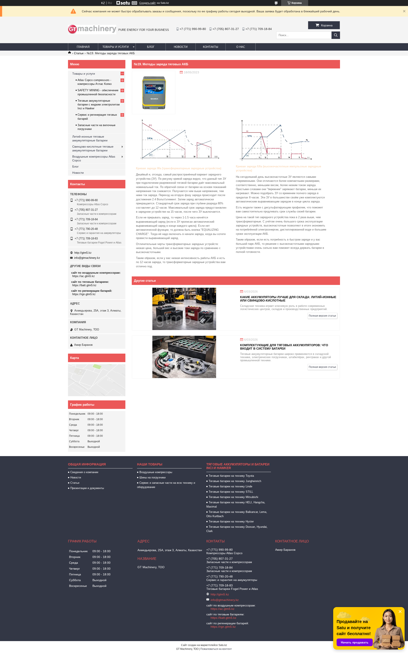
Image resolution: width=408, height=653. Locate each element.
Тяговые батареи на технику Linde (230, 486)
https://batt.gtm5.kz (84, 285)
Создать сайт (147, 2)
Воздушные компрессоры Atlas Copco (93, 158)
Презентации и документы (87, 488)
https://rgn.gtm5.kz (84, 294)
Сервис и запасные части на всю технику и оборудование (166, 485)
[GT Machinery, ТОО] (92, 33)
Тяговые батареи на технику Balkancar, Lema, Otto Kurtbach (236, 514)
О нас (240, 46)
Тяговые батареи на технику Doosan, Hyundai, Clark (237, 529)
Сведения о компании (84, 472)
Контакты (210, 46)
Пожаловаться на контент (216, 648)
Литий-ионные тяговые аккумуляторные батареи (90, 138)
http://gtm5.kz (83, 252)
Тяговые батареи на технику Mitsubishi (233, 497)
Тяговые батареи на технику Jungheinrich (235, 481)
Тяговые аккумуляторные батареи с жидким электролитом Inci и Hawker (99, 104)
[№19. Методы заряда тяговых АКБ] (154, 92)
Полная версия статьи (322, 315)
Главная (83, 46)
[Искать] (336, 35)
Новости (180, 46)
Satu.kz (222, 645)
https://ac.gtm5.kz (83, 276)
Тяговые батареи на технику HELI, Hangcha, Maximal (235, 504)
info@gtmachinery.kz (87, 257)
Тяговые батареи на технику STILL (231, 491)
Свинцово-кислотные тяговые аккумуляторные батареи (92, 148)
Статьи (79, 53)
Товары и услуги (115, 46)
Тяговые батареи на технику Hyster (231, 521)
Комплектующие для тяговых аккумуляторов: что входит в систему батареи (284, 346)
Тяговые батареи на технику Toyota (231, 475)
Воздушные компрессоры (155, 472)
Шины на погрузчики (152, 477)
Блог (150, 46)
